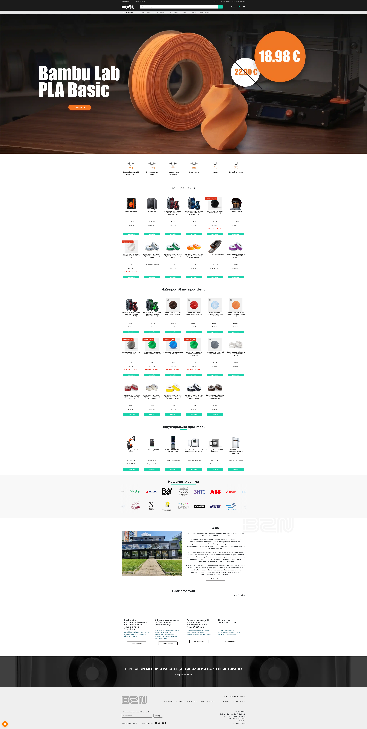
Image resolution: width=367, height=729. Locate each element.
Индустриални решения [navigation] (201, 12)
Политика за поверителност (232, 702)
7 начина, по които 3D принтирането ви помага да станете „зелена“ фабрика (198, 623)
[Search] (220, 7)
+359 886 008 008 (140, 1)
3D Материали (159, 12)
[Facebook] (156, 723)
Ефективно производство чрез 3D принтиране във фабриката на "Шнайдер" (136, 624)
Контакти (234, 696)
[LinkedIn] (166, 723)
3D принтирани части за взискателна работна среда (167, 622)
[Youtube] (163, 723)
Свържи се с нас (183, 675)
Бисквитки (192, 702)
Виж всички (239, 595)
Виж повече (215, 579)
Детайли (131, 234)
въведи (158, 716)
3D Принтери (144, 12)
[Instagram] (159, 723)
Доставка (211, 702)
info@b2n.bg (125, 1)
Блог (225, 696)
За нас (242, 696)
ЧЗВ (202, 702)
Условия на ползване (174, 702)
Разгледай (79, 107)
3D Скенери (174, 12)
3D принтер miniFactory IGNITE (227, 621)
